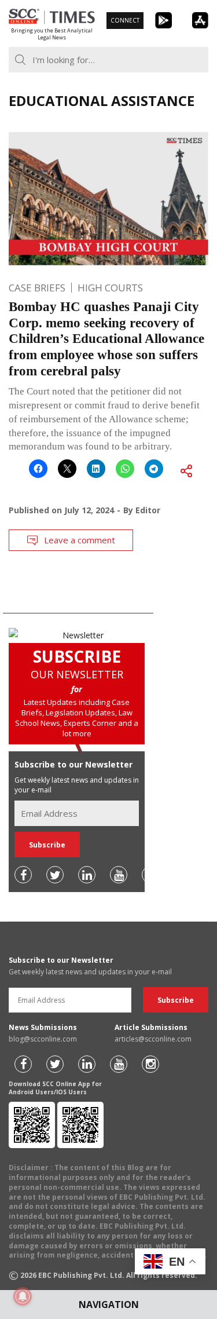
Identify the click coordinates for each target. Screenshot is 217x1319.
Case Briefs (37, 288)
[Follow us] (23, 874)
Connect (125, 20)
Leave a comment (79, 540)
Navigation (109, 1304)
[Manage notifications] (22, 1296)
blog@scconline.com (43, 1039)
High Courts (110, 288)
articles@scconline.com (153, 1039)
